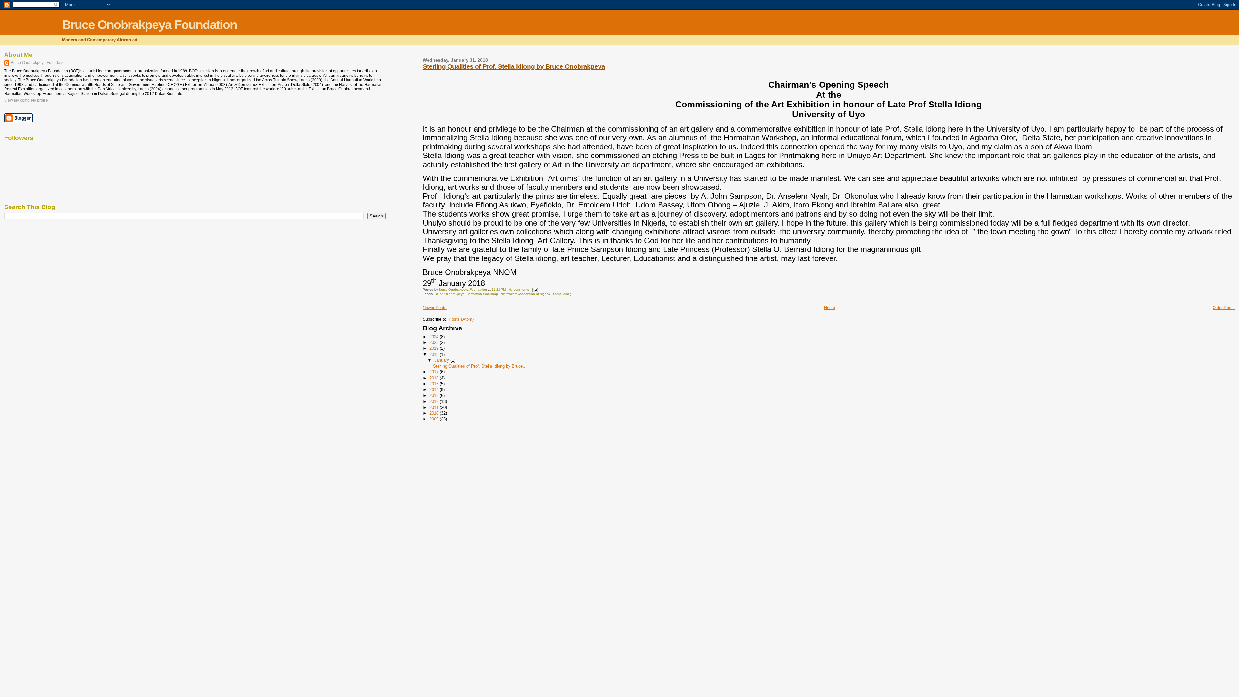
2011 (434, 407)
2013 (434, 395)
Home (829, 307)
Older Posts (1224, 307)
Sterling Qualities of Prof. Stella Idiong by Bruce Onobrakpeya (514, 66)
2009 (434, 419)
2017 (434, 371)
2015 (434, 383)
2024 (434, 336)
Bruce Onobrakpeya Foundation (149, 25)
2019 (434, 348)
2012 (434, 401)
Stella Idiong (562, 294)
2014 (434, 389)
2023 (434, 342)
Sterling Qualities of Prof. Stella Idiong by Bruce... (480, 366)
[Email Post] (535, 289)
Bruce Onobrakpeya (450, 294)
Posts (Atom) (461, 319)
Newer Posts (435, 307)
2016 (434, 378)
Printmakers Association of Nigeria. (525, 294)
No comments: (520, 289)
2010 (434, 413)
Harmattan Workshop (482, 294)
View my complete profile (26, 100)
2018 (434, 354)
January (442, 360)
